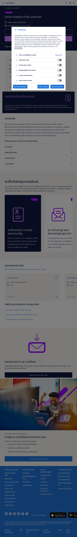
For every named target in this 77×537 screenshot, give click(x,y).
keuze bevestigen (20, 86)
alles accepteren (57, 86)
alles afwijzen (43, 86)
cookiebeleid (18, 48)
